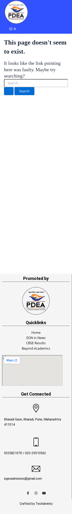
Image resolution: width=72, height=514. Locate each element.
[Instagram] (36, 493)
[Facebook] (28, 493)
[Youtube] (44, 493)
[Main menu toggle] (13, 29)
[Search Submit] (9, 91)
